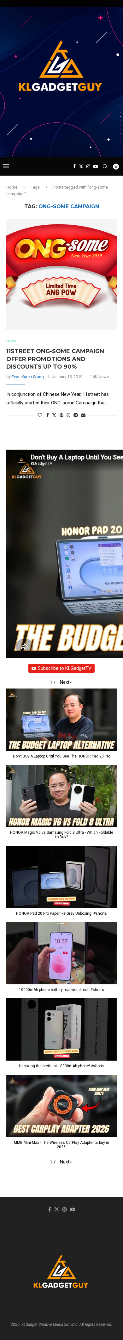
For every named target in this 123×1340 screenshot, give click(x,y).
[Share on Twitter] (54, 415)
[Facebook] (74, 166)
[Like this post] (40, 415)
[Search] (105, 166)
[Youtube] (95, 166)
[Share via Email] (83, 415)
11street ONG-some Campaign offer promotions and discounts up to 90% (55, 359)
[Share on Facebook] (47, 415)
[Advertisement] (63, 145)
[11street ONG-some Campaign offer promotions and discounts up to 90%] (61, 274)
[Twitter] (81, 166)
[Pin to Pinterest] (61, 415)
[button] (66, 682)
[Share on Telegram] (75, 415)
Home (11, 187)
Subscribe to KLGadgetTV (64, 668)
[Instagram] (88, 166)
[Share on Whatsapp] (68, 415)
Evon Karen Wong (28, 376)
